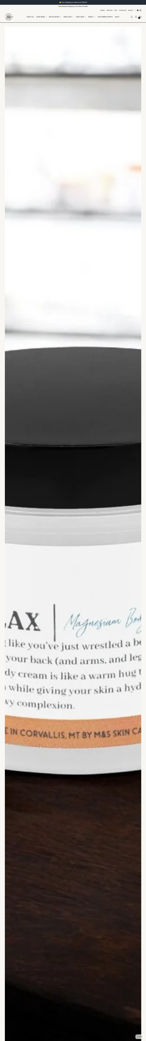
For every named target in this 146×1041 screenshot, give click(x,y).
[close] (144, 2)
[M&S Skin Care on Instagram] (140, 10)
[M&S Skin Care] (9, 16)
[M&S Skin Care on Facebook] (138, 10)
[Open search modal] (132, 17)
